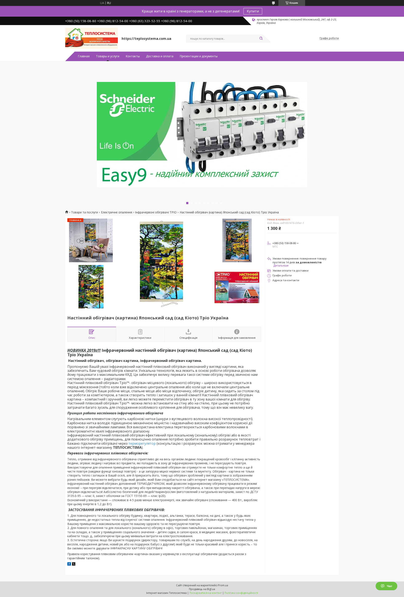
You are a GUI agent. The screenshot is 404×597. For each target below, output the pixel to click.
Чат (389, 586)
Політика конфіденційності (241, 593)
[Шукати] (261, 38)
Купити (253, 11)
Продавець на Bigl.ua (202, 589)
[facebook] (69, 564)
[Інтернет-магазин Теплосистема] (91, 38)
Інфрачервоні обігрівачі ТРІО (156, 212)
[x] (73, 564)
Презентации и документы (199, 56)
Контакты (133, 56)
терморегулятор (142, 443)
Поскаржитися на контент (205, 593)
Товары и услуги (107, 56)
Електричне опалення (116, 212)
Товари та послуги (84, 212)
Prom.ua (223, 585)
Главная (84, 56)
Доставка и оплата (159, 56)
